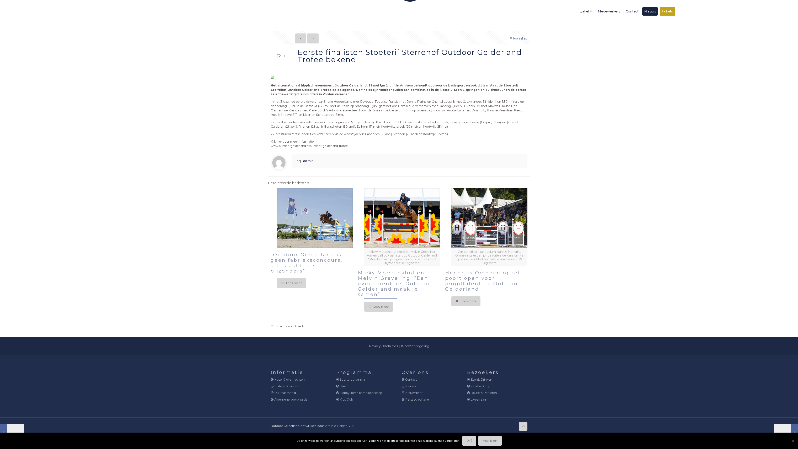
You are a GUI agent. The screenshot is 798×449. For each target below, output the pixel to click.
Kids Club (346, 399)
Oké (469, 440)
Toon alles (520, 38)
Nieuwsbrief (413, 393)
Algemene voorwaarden (291, 399)
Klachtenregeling (415, 346)
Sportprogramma (352, 379)
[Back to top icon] (523, 426)
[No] (793, 441)
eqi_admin (305, 161)
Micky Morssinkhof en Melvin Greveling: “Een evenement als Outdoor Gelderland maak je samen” (394, 283)
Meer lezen (490, 440)
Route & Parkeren (484, 393)
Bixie (343, 386)
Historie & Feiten (286, 386)
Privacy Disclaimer (383, 346)
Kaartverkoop (480, 386)
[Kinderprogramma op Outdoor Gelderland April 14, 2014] (786, 432)
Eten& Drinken (481, 379)
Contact (411, 379)
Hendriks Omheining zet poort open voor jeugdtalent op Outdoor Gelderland (483, 281)
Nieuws (410, 386)
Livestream (479, 399)
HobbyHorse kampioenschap (361, 393)
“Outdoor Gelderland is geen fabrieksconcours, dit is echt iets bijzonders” (307, 263)
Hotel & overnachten (289, 379)
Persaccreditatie (417, 399)
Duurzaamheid (285, 393)
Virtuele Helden (336, 426)
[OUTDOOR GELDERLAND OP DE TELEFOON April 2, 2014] (12, 432)
